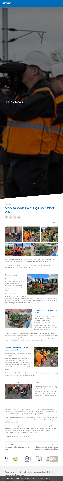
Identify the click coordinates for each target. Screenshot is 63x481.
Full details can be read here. (41, 478)
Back (54, 222)
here (9, 436)
